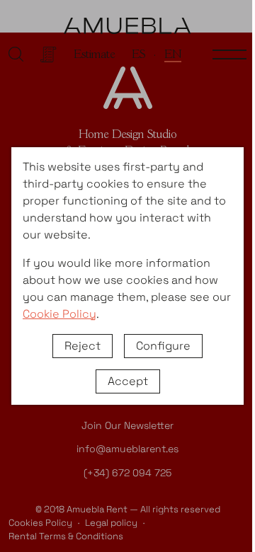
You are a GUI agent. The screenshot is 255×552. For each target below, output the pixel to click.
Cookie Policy (59, 313)
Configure (163, 345)
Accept (128, 381)
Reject (82, 345)
